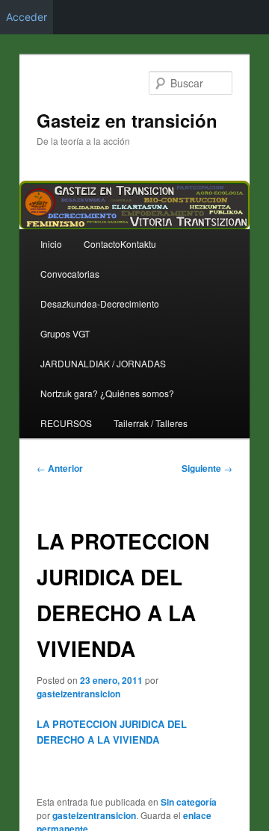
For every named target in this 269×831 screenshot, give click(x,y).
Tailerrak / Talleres (151, 423)
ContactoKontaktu (120, 243)
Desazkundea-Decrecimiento (99, 303)
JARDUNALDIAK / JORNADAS (103, 363)
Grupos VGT (65, 333)
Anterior (60, 468)
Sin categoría (189, 802)
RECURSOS (66, 423)
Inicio (51, 243)
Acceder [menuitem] (26, 16)
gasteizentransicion (78, 693)
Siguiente (207, 468)
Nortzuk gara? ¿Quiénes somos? (107, 393)
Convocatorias (69, 273)
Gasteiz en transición (127, 120)
